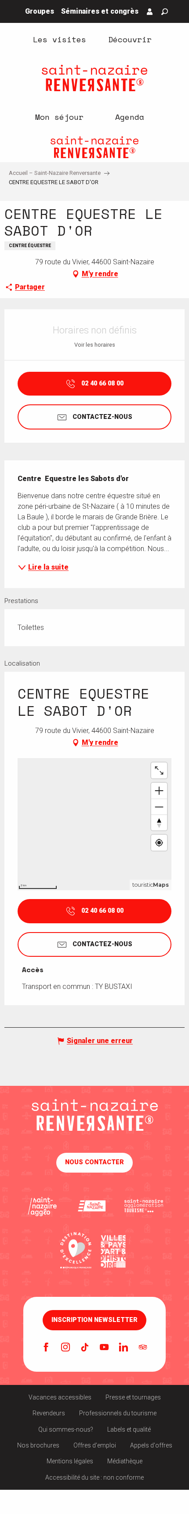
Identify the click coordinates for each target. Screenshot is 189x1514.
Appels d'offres (151, 1445)
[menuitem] (59, 38)
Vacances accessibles (60, 1397)
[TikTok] (84, 1348)
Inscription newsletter (94, 1320)
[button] (164, 12)
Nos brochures (38, 1445)
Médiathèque (124, 1461)
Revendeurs (49, 1413)
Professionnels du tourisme (117, 1413)
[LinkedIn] (123, 1348)
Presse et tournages (133, 1397)
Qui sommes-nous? (65, 1429)
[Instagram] (65, 1348)
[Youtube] (104, 1348)
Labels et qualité (129, 1429)
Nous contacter (94, 1162)
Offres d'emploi (94, 1445)
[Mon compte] (150, 11)
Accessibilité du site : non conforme (94, 1477)
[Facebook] (46, 1348)
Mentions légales (70, 1461)
